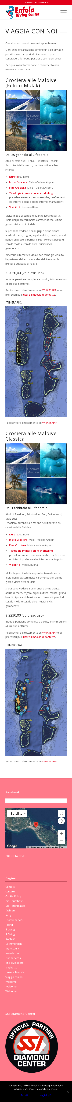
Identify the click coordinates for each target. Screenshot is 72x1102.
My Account (12, 948)
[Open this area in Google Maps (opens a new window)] (12, 846)
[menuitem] (62, 12)
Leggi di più (45, 1095)
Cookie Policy (13, 896)
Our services (13, 958)
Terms (63, 847)
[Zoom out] (61, 840)
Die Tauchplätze (15, 905)
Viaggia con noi (14, 977)
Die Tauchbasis (14, 901)
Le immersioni (13, 943)
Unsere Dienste (14, 972)
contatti (10, 891)
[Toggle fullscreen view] (61, 813)
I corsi (9, 924)
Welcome (11, 981)
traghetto (11, 967)
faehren (10, 910)
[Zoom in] (61, 833)
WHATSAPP (49, 290)
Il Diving (10, 929)
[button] (36, 825)
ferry (8, 915)
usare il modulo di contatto (39, 294)
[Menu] (62, 12)
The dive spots (14, 962)
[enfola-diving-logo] (29, 12)
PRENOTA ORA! (14, 856)
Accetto (25, 1095)
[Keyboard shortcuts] (28, 847)
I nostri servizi (14, 920)
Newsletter (12, 953)
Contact (10, 886)
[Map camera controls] (61, 820)
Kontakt (10, 939)
